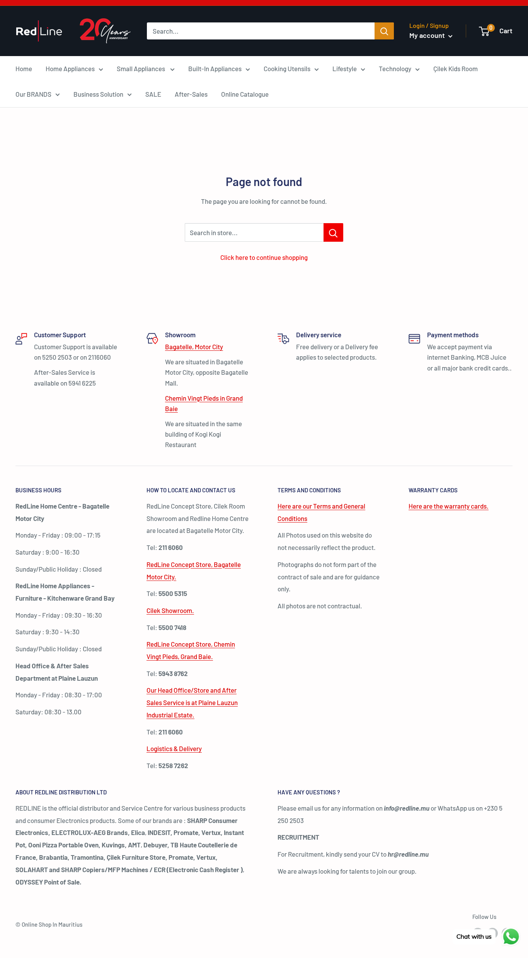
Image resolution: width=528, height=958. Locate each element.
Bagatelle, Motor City (194, 346)
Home (23, 68)
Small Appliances (141, 68)
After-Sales (191, 94)
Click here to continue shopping (264, 257)
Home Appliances (70, 68)
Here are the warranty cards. (449, 506)
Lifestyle (344, 68)
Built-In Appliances (215, 68)
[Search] (384, 30)
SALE (153, 94)
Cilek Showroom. (170, 610)
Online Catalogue (245, 94)
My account (427, 35)
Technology (395, 68)
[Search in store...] (333, 232)
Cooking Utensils (287, 68)
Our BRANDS (33, 94)
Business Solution (98, 94)
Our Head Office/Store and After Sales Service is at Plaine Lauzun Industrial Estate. (192, 702)
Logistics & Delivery (174, 748)
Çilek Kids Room (455, 68)
